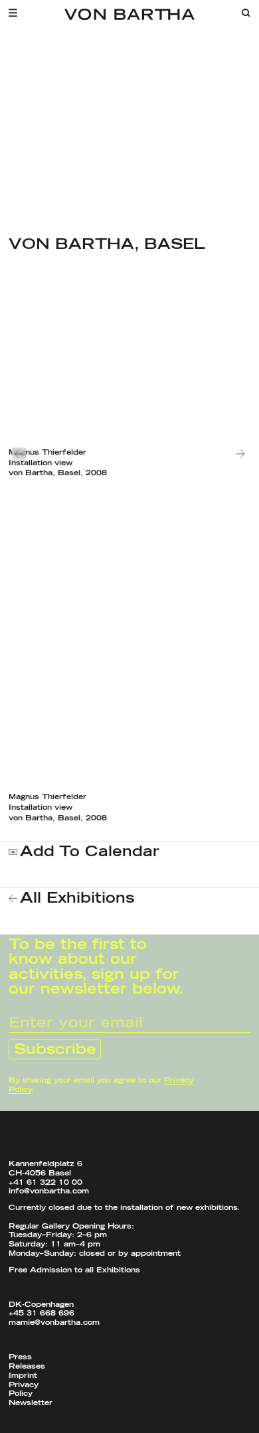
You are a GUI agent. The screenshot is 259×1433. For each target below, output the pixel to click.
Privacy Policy (24, 1389)
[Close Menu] (17, 13)
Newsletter (30, 1402)
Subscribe (55, 1049)
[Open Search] (246, 13)
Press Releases (27, 1361)
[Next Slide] (241, 454)
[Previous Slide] (18, 454)
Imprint (23, 1375)
